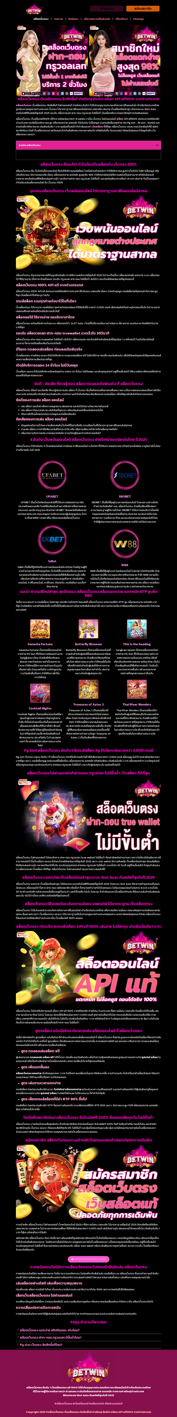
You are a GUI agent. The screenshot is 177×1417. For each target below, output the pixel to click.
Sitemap (138, 19)
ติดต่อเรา (73, 19)
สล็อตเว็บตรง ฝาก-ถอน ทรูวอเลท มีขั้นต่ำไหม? (51, 1337)
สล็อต (119, 119)
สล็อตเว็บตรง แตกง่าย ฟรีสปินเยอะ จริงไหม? (50, 1330)
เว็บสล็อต (97, 127)
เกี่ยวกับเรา (122, 19)
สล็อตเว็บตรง (40, 19)
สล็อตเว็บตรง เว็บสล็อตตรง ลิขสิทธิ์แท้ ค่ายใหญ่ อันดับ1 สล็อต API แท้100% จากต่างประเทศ (99, 1412)
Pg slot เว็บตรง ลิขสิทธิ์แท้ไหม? (41, 1344)
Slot (147, 109)
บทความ (58, 19)
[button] (88, 1330)
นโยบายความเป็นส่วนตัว (97, 19)
